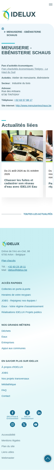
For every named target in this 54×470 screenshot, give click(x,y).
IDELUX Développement (27, 418)
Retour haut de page (47, 458)
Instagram (12, 424)
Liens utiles (8, 452)
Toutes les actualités (38, 214)
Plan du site (8, 446)
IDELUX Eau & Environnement (12, 418)
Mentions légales (11, 440)
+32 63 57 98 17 (23, 100)
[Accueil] (20, 14)
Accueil (3, 28)
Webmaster (8, 457)
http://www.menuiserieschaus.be (33, 105)
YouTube (35, 424)
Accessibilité (8, 434)
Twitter (24, 424)
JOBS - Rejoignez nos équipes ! (19, 300)
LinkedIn (39, 412)
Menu (50, 4)
